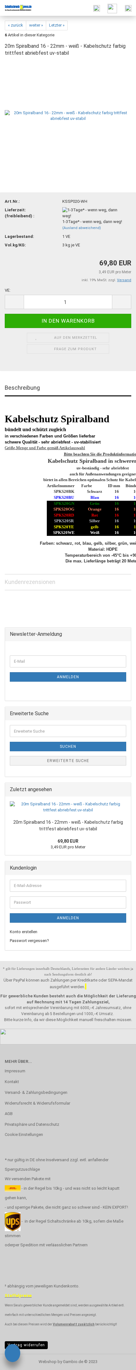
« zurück (15, 25)
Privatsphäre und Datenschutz (32, 1124)
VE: (7, 290)
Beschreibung (22, 387)
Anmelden (68, 677)
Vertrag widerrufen (26, 1345)
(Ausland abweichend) (81, 228)
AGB (9, 1113)
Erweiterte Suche (68, 761)
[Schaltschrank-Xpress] (16, 8)
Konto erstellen (23, 931)
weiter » (36, 25)
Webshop (48, 1361)
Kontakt (12, 1081)
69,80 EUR (68, 841)
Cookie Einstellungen (24, 1134)
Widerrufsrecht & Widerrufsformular (37, 1103)
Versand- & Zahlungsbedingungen (36, 1092)
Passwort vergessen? (29, 940)
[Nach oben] (118, 1360)
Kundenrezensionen (30, 582)
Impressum (15, 1071)
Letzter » (57, 25)
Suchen (68, 746)
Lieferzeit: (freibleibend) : (19, 213)
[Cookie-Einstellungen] (12, 1354)
